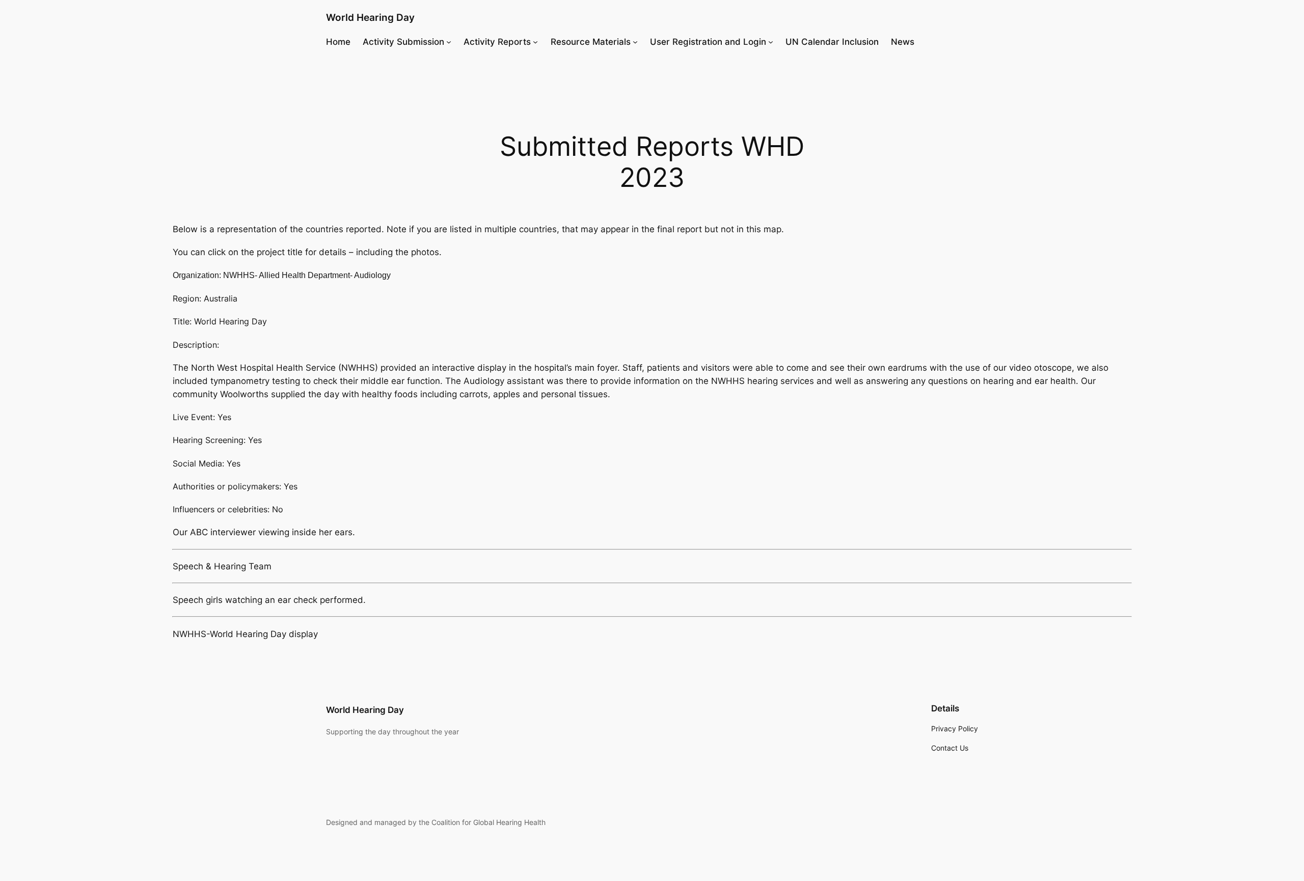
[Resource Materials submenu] (635, 41)
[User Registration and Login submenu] (770, 41)
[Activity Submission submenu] (448, 41)
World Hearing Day (370, 17)
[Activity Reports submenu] (535, 41)
